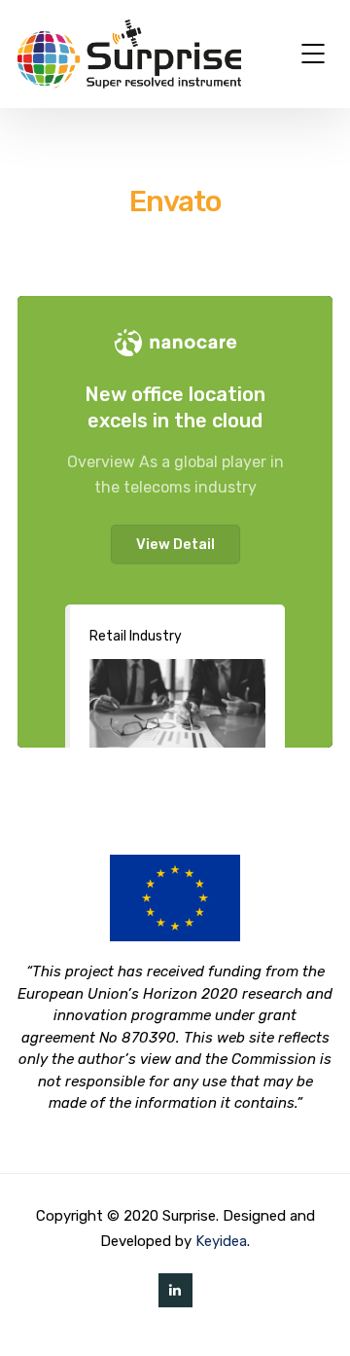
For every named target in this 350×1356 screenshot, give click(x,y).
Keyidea (221, 1241)
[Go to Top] (311, 1312)
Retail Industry (135, 636)
